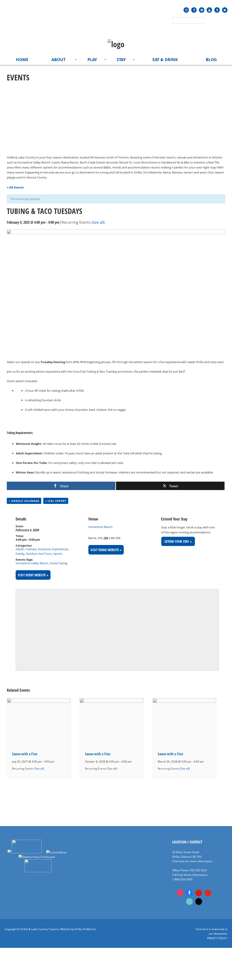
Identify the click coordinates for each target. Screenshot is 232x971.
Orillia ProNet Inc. (86, 929)
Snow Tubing (58, 563)
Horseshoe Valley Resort (32, 563)
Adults (20, 549)
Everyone (44, 549)
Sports (57, 554)
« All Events (15, 187)
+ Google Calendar (24, 501)
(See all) (98, 222)
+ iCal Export (55, 501)
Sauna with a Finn (24, 753)
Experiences (60, 549)
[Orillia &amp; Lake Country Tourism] (116, 44)
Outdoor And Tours (39, 554)
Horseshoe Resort (100, 527)
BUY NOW (18, 420)
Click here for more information (192, 861)
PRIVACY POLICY (217, 938)
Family (20, 554)
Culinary (31, 549)
